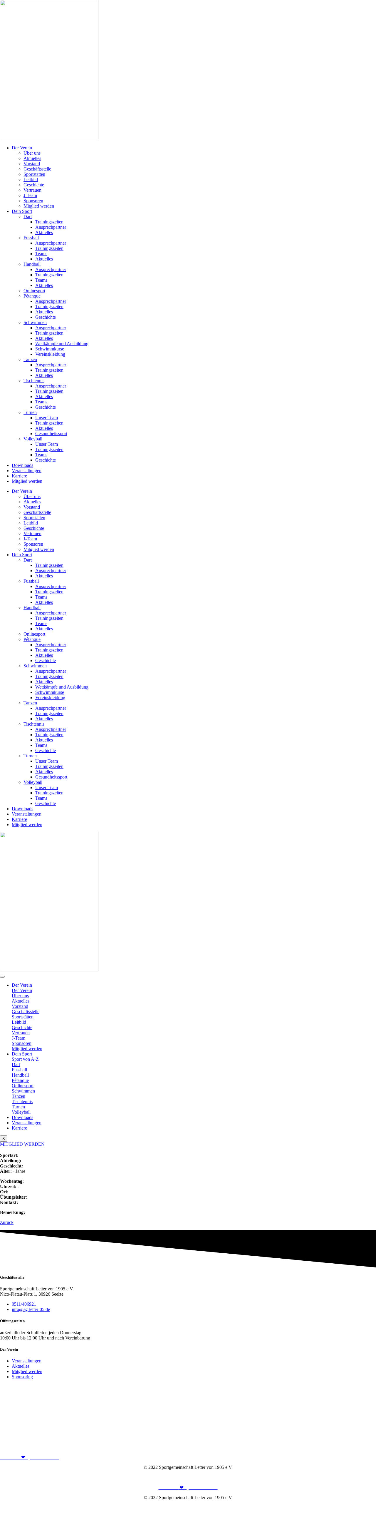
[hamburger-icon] (2, 977)
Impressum (339, 1477)
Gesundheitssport (51, 433)
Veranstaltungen (26, 470)
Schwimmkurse (49, 348)
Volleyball (33, 438)
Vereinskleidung (50, 354)
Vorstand (32, 163)
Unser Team (46, 417)
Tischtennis (34, 380)
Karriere (19, 475)
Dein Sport (22, 211)
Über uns (32, 153)
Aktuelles (32, 158)
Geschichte (34, 184)
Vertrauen (32, 190)
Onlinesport (34, 290)
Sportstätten (34, 174)
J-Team (30, 195)
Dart (28, 216)
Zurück (7, 1222)
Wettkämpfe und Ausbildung (61, 343)
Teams (41, 253)
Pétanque (32, 295)
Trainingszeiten (49, 221)
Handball (32, 264)
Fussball (31, 237)
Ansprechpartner (50, 227)
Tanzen (30, 359)
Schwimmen (35, 322)
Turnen (30, 412)
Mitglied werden (39, 205)
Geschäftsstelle (37, 168)
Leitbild (31, 179)
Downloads (22, 465)
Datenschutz (364, 1477)
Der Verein (22, 147)
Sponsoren (33, 200)
